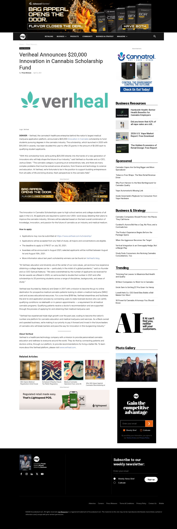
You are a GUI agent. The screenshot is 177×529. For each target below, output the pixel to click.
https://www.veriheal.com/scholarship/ (74, 236)
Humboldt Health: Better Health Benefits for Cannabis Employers (143, 112)
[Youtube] (42, 474)
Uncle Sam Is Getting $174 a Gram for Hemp (135, 287)
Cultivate (146, 430)
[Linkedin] (32, 474)
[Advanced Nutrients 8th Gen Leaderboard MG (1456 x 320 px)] (64, 192)
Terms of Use (131, 438)
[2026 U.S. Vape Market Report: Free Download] (122, 136)
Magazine (121, 36)
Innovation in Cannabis (78, 139)
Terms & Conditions (127, 503)
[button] (154, 36)
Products (74, 36)
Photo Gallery (125, 348)
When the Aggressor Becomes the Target (134, 240)
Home (21, 44)
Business (60, 36)
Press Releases (24, 48)
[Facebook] (21, 474)
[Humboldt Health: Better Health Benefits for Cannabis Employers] (122, 113)
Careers (101, 503)
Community (87, 36)
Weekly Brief (131, 430)
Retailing (49, 36)
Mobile (161, 503)
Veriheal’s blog (93, 258)
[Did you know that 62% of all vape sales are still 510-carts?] (122, 124)
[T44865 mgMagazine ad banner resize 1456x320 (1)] (64, 400)
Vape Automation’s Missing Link (129, 190)
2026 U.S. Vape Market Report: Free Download (142, 134)
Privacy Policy (144, 438)
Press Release (26, 73)
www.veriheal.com (68, 347)
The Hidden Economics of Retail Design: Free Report (144, 146)
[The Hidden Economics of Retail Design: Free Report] (122, 148)
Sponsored (124, 161)
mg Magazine (63, 512)
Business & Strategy (104, 36)
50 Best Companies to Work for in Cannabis (135, 282)
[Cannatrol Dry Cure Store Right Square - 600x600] (137, 92)
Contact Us (153, 503)
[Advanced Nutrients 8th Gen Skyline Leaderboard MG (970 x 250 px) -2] (88, 16)
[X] (37, 474)
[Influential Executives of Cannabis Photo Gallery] (137, 367)
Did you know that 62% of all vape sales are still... (143, 123)
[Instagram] (26, 474)
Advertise (92, 503)
